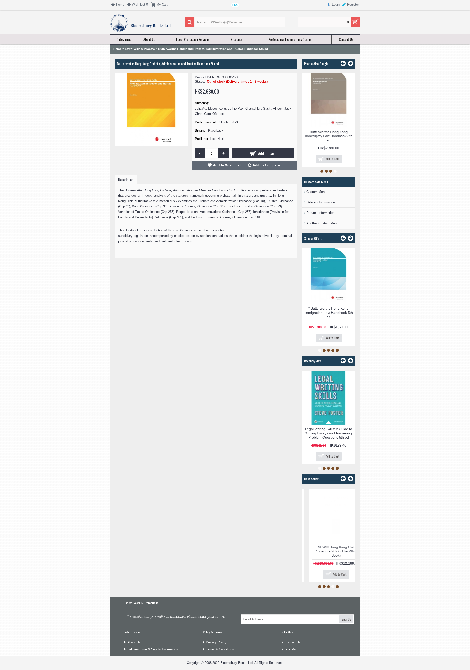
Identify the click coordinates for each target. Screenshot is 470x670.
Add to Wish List (227, 165)
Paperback (215, 130)
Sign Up (346, 619)
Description (125, 179)
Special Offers (313, 238)
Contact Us (293, 642)
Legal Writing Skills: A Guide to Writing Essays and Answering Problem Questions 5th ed (328, 433)
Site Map (291, 649)
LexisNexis (217, 139)
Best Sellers (312, 478)
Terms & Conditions (220, 649)
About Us (134, 642)
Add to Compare (266, 165)
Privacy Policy (216, 642)
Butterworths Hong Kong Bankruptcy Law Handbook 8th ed (328, 136)
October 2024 (228, 122)
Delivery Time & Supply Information (152, 649)
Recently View (312, 360)
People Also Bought (316, 63)
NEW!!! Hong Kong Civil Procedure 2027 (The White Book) (328, 551)
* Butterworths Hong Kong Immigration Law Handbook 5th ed (328, 312)
